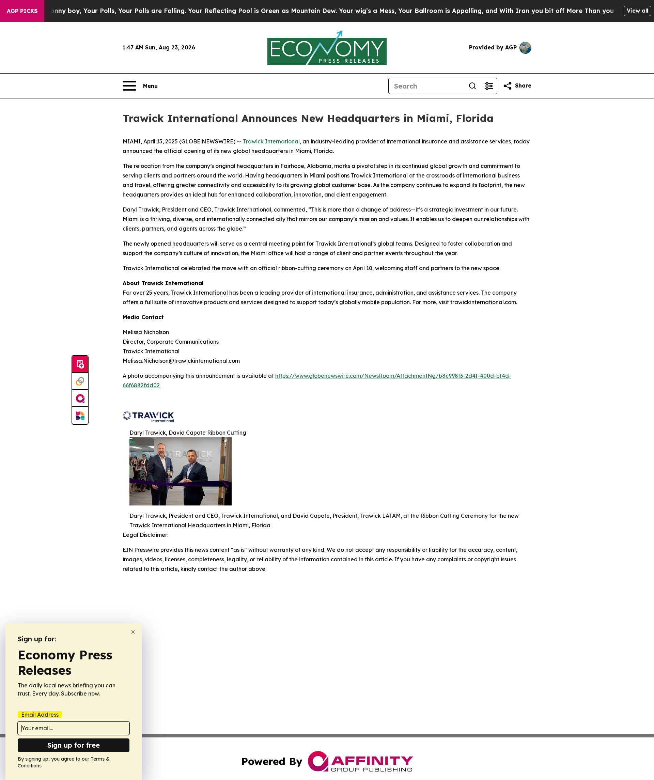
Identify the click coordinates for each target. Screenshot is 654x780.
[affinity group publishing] (80, 398)
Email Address (40, 714)
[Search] (472, 86)
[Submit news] (80, 364)
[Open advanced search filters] (489, 86)
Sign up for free (73, 745)
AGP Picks (22, 10)
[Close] (133, 632)
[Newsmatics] (80, 415)
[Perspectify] (80, 381)
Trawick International (271, 141)
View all (637, 10)
